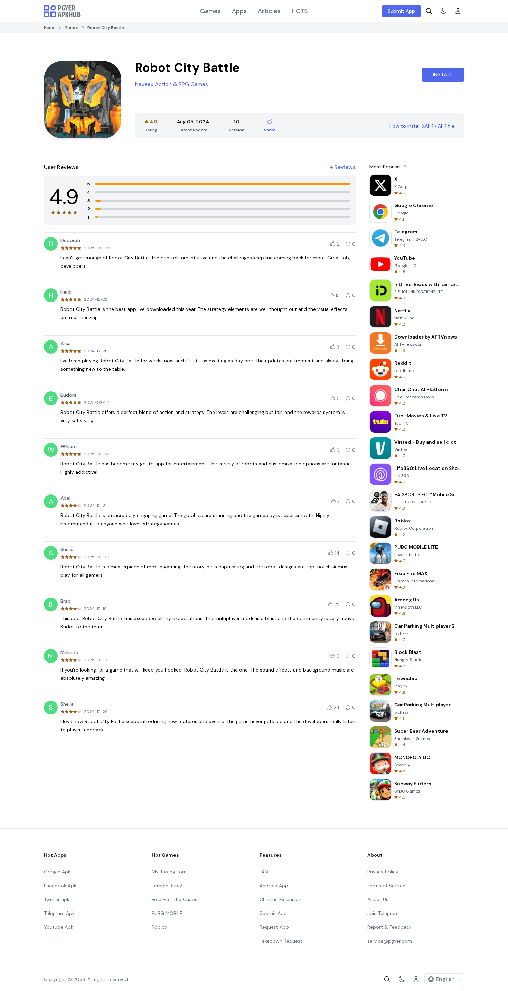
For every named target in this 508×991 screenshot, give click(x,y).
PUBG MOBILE (167, 913)
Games (210, 11)
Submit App (401, 11)
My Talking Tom (169, 872)
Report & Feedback (389, 927)
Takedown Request (281, 941)
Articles (269, 11)
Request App (274, 927)
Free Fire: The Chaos (174, 899)
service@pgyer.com (389, 941)
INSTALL (443, 74)
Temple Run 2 (167, 885)
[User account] (458, 11)
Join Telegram (383, 913)
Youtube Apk (58, 927)
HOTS (300, 11)
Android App (274, 885)
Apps (239, 11)
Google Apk (57, 872)
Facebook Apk (60, 885)
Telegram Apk (59, 913)
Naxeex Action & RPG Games (171, 84)
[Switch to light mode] (443, 11)
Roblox (159, 927)
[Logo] (62, 11)
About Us (377, 899)
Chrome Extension (280, 899)
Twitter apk (56, 899)
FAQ (264, 872)
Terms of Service (386, 885)
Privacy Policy (382, 872)
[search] (429, 11)
